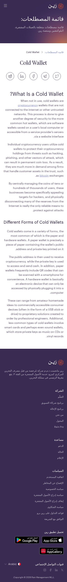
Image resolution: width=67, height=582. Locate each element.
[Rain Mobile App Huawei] (51, 551)
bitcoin (44, 175)
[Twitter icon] (62, 570)
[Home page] (56, 6)
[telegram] (45, 76)
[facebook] (33, 76)
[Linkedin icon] (56, 570)
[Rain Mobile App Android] (27, 540)
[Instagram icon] (45, 570)
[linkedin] (22, 76)
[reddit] (10, 76)
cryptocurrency (28, 105)
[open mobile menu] (5, 6)
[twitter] (57, 76)
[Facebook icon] (51, 570)
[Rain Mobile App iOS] (53, 540)
